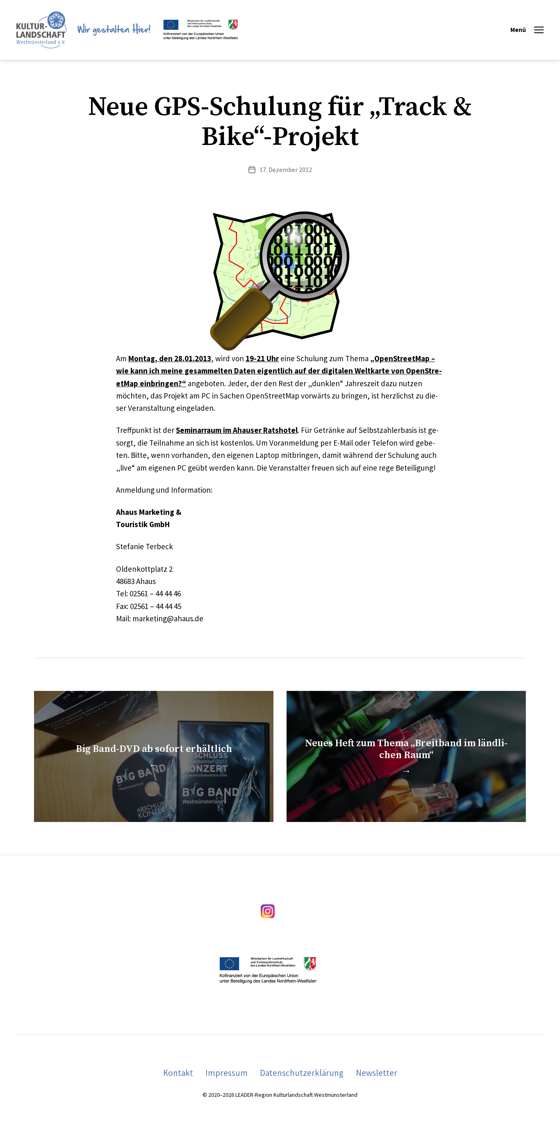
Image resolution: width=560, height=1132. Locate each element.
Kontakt (178, 1072)
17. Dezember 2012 (286, 169)
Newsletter (376, 1072)
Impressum (226, 1072)
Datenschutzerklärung (302, 1072)
